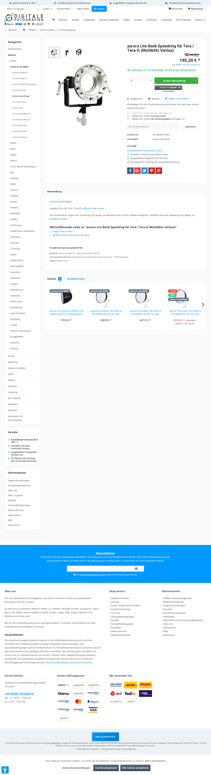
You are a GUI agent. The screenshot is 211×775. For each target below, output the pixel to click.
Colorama (15, 278)
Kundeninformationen (19, 485)
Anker (13, 60)
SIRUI (13, 184)
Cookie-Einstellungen (19, 480)
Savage (14, 283)
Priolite (14, 207)
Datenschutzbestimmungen (93, 574)
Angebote (13, 404)
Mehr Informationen (155, 760)
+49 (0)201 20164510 (19, 694)
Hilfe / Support (15, 495)
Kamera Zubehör (16, 368)
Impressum (14, 525)
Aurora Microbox (19, 125)
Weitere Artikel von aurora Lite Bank (71, 235)
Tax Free (115, 612)
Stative (11, 380)
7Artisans (15, 236)
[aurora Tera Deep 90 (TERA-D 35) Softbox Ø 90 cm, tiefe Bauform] (66, 297)
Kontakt (12, 500)
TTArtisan (15, 248)
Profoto (14, 195)
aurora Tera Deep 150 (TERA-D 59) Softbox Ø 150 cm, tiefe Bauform (145, 312)
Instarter (14, 342)
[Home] (53, 20)
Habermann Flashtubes (22, 231)
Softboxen (87, 208)
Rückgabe (116, 627)
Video (11, 374)
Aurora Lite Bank (19, 66)
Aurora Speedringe (21, 96)
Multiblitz (15, 213)
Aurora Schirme (19, 90)
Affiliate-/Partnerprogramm (177, 598)
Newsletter (169, 616)
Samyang (15, 319)
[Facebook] (130, 170)
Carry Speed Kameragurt (23, 166)
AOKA (13, 142)
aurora (100, 208)
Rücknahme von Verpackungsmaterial (183, 620)
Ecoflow (14, 178)
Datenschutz (14, 515)
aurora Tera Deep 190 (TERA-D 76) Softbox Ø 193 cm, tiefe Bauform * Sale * (185, 312)
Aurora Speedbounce (21, 113)
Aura (12, 148)
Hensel (14, 189)
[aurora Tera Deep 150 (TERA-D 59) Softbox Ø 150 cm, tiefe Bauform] (145, 297)
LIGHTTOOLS (16, 260)
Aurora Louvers (19, 102)
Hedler (13, 219)
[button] (168, 88)
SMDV (13, 154)
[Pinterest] (151, 170)
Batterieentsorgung (173, 601)
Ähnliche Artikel (75, 278)
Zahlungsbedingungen (122, 616)
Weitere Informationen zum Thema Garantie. (69, 662)
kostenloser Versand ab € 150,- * (24, 441)
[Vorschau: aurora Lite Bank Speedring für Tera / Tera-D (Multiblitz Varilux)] (54, 52)
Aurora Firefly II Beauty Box (24, 84)
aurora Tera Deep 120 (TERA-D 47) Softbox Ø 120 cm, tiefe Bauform (106, 312)
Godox (13, 201)
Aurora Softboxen (20, 72)
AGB (10, 520)
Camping (12, 392)
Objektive (13, 362)
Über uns (12, 490)
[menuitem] (22, 9)
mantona (15, 295)
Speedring (55, 201)
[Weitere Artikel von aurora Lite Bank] (192, 55)
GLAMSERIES (16, 336)
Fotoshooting (14, 48)
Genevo (14, 348)
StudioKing (16, 307)
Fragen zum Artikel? (178, 98)
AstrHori (14, 242)
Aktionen (12, 410)
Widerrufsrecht (16, 510)
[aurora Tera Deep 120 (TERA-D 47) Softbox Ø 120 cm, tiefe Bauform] (105, 297)
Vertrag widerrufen (105, 736)
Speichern (191, 126)
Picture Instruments (20, 330)
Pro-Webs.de (130, 749)
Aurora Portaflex (19, 131)
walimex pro (16, 289)
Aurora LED (17, 107)
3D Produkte (14, 398)
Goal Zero (15, 272)
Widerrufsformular (120, 635)
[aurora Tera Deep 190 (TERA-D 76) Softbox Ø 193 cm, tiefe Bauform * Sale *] (184, 297)
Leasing (115, 601)
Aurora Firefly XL (19, 78)
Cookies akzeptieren (106, 767)
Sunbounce (16, 225)
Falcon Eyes (16, 301)
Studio (11, 356)
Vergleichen (136, 98)
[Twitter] (144, 170)
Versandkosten (53, 743)
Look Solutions (17, 313)
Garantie (167, 609)
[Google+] (137, 170)
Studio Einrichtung (120, 609)
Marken (12, 54)
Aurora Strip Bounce (21, 119)
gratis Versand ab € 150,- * (25, 3)
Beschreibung (54, 191)
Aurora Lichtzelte (20, 137)
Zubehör (53, 278)
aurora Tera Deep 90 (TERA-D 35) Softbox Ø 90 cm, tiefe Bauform (66, 312)
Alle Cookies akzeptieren (135, 767)
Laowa (13, 324)
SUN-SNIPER (16, 266)
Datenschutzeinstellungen (76, 767)
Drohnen (12, 386)
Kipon (13, 254)
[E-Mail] (159, 170)
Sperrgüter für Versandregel (15, 418)
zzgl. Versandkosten (191, 64)
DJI (11, 172)
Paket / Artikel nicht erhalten (126, 605)
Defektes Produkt (120, 598)
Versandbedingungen (19, 505)
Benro (13, 160)
